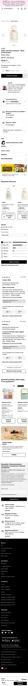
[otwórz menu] (2, 8)
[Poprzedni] (3, 35)
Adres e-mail (4, 488)
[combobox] (14, 235)
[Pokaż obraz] (14, 34)
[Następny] (24, 35)
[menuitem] (21, 8)
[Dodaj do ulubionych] (14, 186)
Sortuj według (4, 232)
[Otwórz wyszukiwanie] (18, 8)
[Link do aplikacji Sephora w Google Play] (6, 640)
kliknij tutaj (16, 644)
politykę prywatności (6, 482)
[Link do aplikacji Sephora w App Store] (15, 640)
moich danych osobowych (8, 481)
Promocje (16, 645)
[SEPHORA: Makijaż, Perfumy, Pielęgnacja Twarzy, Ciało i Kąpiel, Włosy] (8, 8)
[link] (14, 262)
